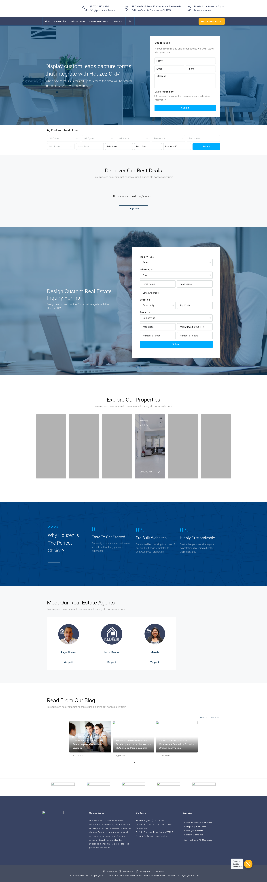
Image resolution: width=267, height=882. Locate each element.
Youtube (159, 871)
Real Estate (190, 735)
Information (146, 269)
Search (206, 146)
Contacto (118, 21)
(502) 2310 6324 (99, 6)
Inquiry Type (147, 257)
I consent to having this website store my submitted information (182, 98)
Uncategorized (100, 737)
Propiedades (60, 21)
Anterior (203, 717)
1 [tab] (134, 762)
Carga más (133, 208)
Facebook (112, 871)
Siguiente (214, 717)
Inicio (47, 21)
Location (145, 299)
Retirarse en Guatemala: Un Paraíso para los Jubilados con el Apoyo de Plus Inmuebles (133, 744)
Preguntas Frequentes (99, 21)
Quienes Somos (78, 21)
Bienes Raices (143, 735)
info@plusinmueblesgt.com (104, 10)
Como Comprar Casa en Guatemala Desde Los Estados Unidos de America (176, 744)
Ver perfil (68, 662)
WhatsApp (128, 871)
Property (145, 312)
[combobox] (63, 138)
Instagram (144, 871)
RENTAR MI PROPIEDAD (211, 21)
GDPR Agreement (164, 91)
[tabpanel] (90, 740)
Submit (185, 107)
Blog (130, 21)
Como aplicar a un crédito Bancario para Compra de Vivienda (87, 744)
